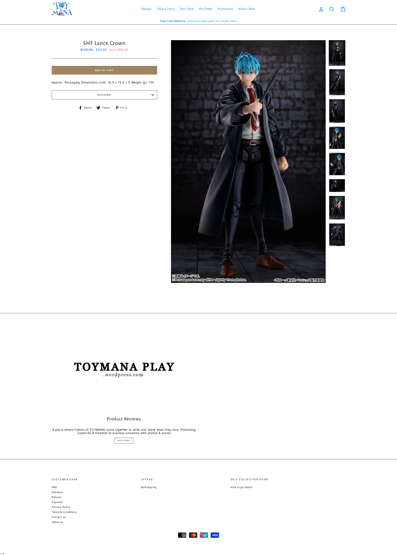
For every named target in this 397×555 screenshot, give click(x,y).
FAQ (54, 487)
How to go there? (241, 487)
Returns (57, 497)
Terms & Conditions (64, 512)
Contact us (59, 517)
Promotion (225, 9)
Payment (57, 502)
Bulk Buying (149, 487)
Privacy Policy (61, 507)
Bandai (147, 9)
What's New (246, 9)
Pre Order (206, 9)
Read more (124, 440)
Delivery (57, 492)
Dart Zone (187, 9)
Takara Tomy (166, 9)
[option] (198, 21)
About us (57, 522)
